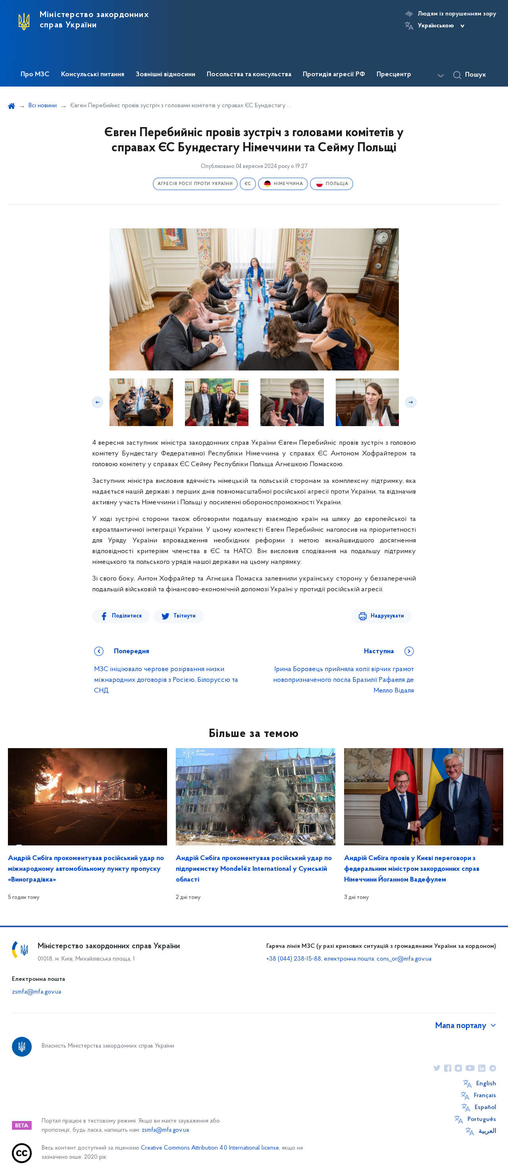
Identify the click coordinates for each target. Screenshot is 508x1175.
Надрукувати (387, 616)
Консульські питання (92, 74)
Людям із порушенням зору (457, 14)
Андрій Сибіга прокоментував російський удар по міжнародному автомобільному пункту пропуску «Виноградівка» (86, 869)
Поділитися (127, 616)
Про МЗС (35, 74)
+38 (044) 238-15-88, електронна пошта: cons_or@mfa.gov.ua (348, 959)
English (486, 1083)
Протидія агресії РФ (334, 74)
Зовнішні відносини (165, 74)
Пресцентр (394, 74)
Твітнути (184, 616)
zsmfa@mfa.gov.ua (36, 992)
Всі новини (43, 105)
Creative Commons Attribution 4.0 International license (210, 1148)
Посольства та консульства (249, 74)
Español (485, 1107)
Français (485, 1095)
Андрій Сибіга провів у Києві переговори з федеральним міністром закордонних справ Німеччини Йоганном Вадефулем (411, 869)
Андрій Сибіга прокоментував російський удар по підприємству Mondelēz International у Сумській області (254, 869)
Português (482, 1119)
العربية (487, 1131)
